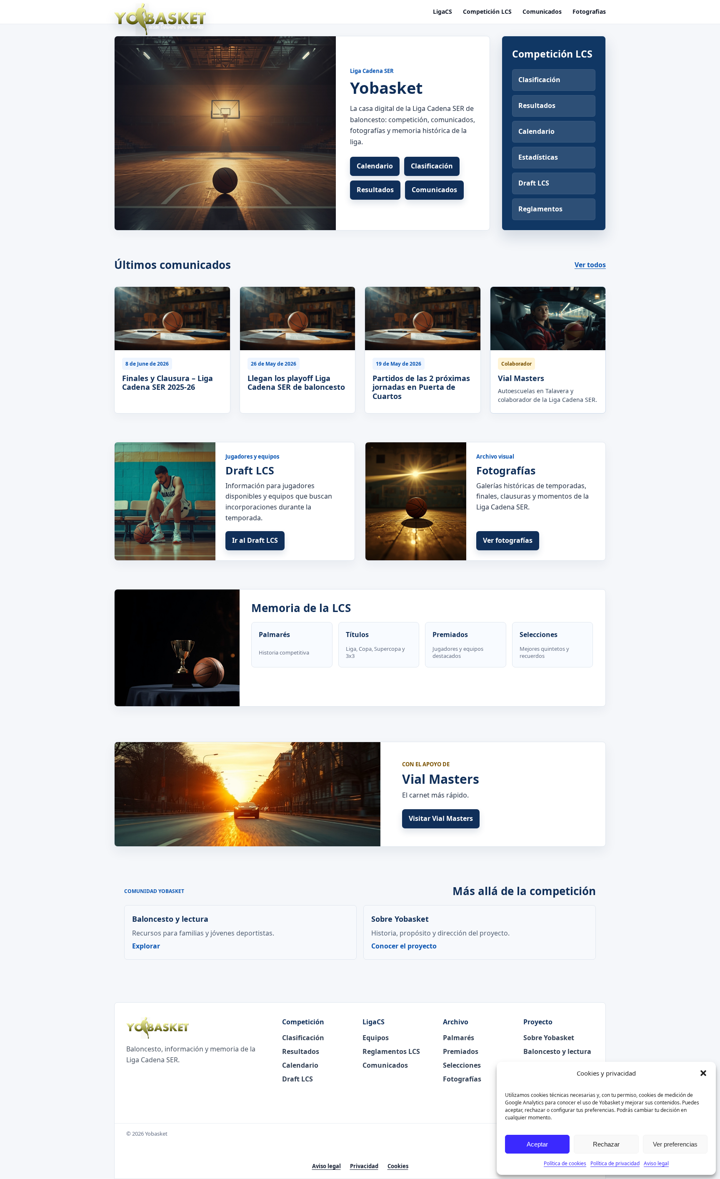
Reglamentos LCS (391, 1051)
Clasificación (432, 166)
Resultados (375, 189)
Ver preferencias (675, 1144)
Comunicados (542, 11)
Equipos (375, 1037)
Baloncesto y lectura (557, 1051)
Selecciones (462, 1065)
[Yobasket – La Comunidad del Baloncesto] (160, 19)
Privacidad (364, 1166)
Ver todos (590, 264)
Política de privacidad (615, 1163)
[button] (703, 1073)
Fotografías (462, 1079)
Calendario (375, 166)
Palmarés (458, 1037)
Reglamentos (540, 208)
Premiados (460, 1051)
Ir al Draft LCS (255, 540)
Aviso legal (656, 1163)
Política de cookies (565, 1163)
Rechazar (606, 1144)
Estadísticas (538, 157)
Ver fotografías (507, 540)
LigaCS (442, 11)
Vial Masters (521, 378)
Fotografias (589, 11)
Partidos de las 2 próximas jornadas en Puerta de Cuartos (421, 387)
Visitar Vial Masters (441, 818)
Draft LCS (533, 183)
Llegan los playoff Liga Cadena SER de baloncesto (296, 382)
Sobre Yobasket (548, 1037)
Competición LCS (487, 11)
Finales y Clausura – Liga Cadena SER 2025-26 (167, 382)
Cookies (398, 1166)
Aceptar (537, 1144)
